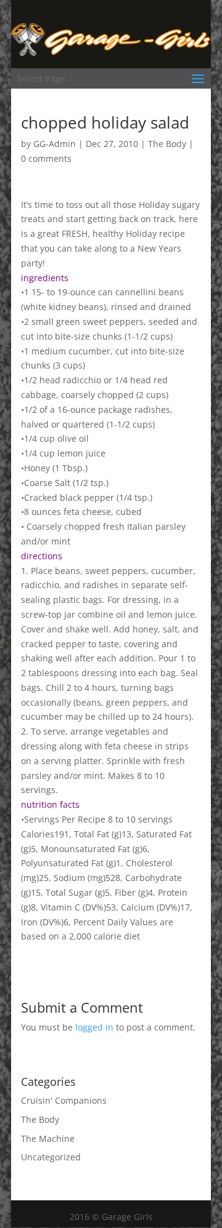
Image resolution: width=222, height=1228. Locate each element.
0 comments (46, 158)
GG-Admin (54, 144)
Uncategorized (51, 1157)
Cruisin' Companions (64, 1100)
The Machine (48, 1138)
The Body (167, 144)
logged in (94, 1027)
